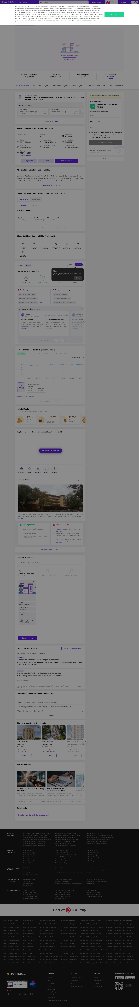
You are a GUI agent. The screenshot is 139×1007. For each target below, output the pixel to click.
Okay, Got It (114, 15)
